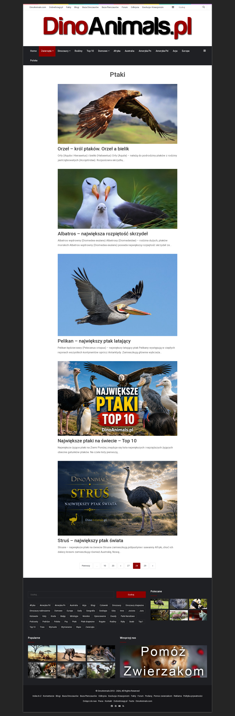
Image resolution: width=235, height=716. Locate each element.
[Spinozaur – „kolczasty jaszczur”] (101, 653)
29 (145, 565)
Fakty (68, 7)
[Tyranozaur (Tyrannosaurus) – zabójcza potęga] (71, 670)
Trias (42, 627)
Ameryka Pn (145, 51)
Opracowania (100, 616)
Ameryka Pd (162, 51)
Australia (129, 51)
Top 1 (141, 622)
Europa (185, 51)
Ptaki (74, 622)
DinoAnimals (104, 691)
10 (105, 565)
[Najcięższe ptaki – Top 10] (159, 604)
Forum (125, 7)
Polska (33, 60)
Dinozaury (63, 51)
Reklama (178, 696)
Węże (78, 627)
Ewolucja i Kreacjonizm (153, 7)
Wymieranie (66, 627)
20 (113, 565)
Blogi (76, 7)
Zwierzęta (46, 51)
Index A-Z (37, 696)
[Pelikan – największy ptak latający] (117, 295)
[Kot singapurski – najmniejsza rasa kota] (198, 615)
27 (128, 565)
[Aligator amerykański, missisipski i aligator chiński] (179, 604)
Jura (142, 611)
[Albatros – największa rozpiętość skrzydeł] (117, 199)
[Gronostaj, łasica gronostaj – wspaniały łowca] (179, 615)
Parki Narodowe (128, 616)
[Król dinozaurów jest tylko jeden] (71, 653)
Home (33, 51)
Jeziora (131, 611)
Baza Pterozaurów (110, 7)
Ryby (123, 622)
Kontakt (108, 701)
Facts (131, 701)
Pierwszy (86, 565)
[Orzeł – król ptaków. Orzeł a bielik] (117, 114)
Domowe (102, 51)
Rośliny (78, 51)
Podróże (46, 622)
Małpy (63, 616)
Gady (79, 611)
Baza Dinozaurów (90, 7)
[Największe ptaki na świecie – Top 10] (117, 398)
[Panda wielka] (198, 604)
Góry (114, 611)
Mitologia (74, 616)
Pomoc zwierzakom (163, 696)
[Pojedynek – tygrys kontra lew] (42, 670)
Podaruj (148, 696)
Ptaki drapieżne (87, 622)
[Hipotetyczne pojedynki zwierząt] (42, 653)
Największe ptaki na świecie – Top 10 (97, 440)
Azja (175, 51)
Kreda (53, 616)
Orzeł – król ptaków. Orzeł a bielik (93, 149)
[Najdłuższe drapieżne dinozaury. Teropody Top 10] (101, 670)
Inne (122, 611)
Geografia (90, 611)
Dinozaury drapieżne (135, 605)
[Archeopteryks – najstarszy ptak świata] (159, 615)
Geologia (103, 611)
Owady (113, 616)
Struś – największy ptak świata (90, 540)
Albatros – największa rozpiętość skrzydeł (103, 233)
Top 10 (90, 51)
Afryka (117, 51)
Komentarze (48, 696)
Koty (44, 616)
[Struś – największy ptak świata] (117, 498)
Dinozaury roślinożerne (40, 611)
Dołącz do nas (90, 701)
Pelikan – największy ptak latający (94, 341)
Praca (100, 701)
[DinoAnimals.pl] (117, 28)
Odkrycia (135, 7)
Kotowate (34, 616)
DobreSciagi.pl (56, 7)
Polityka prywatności (192, 696)
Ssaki (131, 622)
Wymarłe (53, 627)
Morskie (86, 616)
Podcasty (34, 622)
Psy (66, 622)
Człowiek (104, 605)
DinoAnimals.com (38, 7)
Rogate (102, 622)
